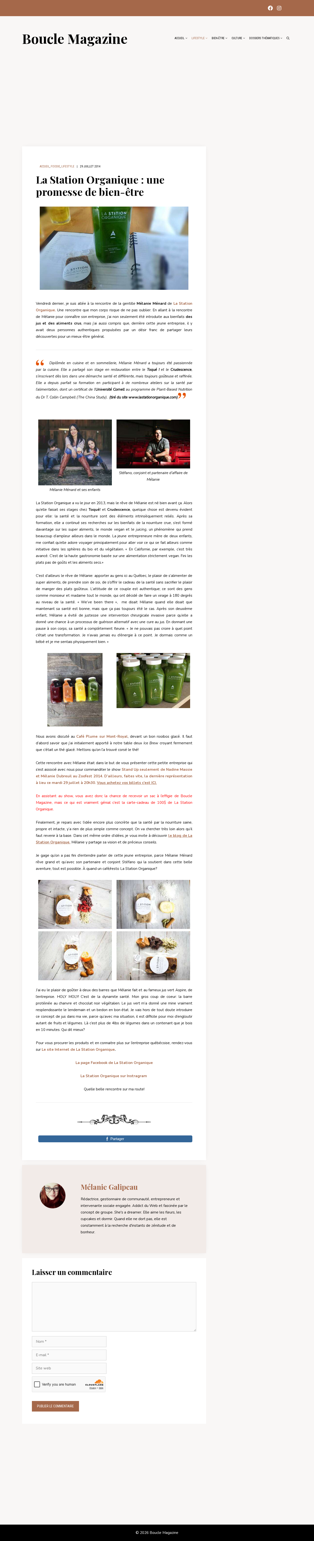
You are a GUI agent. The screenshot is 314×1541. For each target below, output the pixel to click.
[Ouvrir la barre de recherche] (288, 38)
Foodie (55, 166)
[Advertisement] (157, 93)
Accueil (179, 38)
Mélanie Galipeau (109, 1186)
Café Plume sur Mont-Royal (102, 736)
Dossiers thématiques (264, 38)
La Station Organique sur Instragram (113, 1076)
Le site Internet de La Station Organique (78, 1049)
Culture (237, 38)
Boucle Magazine (75, 38)
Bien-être (218, 38)
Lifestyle (198, 38)
